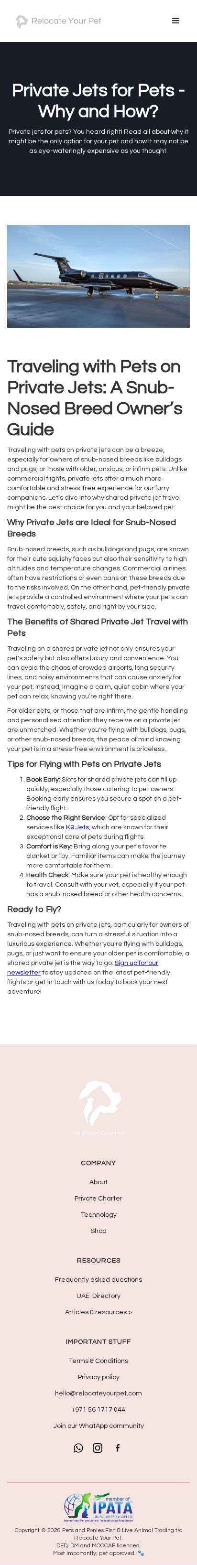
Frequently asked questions (98, 1279)
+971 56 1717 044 (98, 1409)
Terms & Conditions (98, 1361)
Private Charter (98, 1198)
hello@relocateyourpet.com (98, 1393)
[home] (57, 21)
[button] (175, 21)
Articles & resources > (98, 1312)
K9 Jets (77, 827)
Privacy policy (99, 1377)
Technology (99, 1214)
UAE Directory (98, 1296)
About (98, 1182)
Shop (98, 1231)
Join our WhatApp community (99, 1426)
